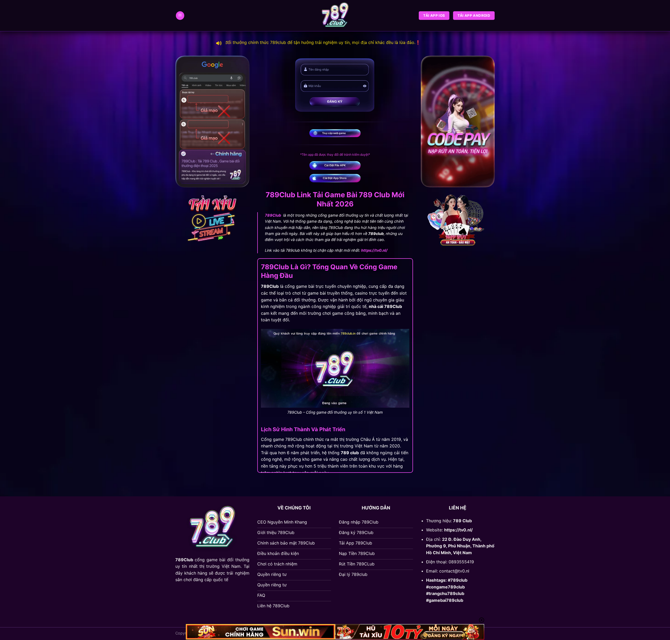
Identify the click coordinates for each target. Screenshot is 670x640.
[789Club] (335, 15)
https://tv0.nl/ (458, 529)
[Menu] (180, 15)
